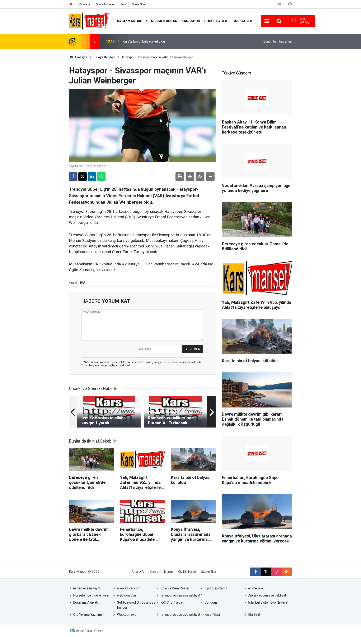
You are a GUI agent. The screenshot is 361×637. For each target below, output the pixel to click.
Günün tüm (277, 41)
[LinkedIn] (92, 176)
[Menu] (267, 21)
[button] (190, 176)
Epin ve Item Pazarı (175, 588)
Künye (154, 572)
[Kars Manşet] (89, 21)
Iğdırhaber (241, 21)
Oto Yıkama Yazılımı (87, 615)
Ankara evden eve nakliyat (267, 595)
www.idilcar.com (128, 588)
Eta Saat (254, 615)
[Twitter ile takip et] (266, 572)
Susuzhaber (215, 21)
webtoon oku (126, 595)
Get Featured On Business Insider (136, 604)
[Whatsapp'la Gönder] (101, 176)
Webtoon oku (126, 615)
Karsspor (191, 21)
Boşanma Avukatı (85, 602)
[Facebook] (73, 176)
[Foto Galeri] (289, 4)
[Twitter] (82, 176)
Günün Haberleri (105, 4)
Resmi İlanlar (164, 21)
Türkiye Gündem (104, 57)
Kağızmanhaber (132, 21)
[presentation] (84, 41)
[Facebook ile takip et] (255, 572)
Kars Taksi (212, 615)
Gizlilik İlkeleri (187, 572)
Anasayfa (80, 57)
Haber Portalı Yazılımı (90, 630)
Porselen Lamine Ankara (91, 595)
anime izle (255, 588)
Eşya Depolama (216, 588)
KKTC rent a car (172, 602)
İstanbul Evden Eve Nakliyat (268, 602)
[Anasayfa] (71, 4)
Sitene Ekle (138, 4)
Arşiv (123, 4)
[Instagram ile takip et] (276, 572)
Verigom (211, 602)
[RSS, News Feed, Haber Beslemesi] (287, 572)
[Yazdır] (179, 176)
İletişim (168, 572)
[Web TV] (279, 4)
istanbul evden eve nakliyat (180, 595)
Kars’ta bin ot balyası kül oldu (143, 41)
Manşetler (85, 4)
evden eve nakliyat (86, 588)
